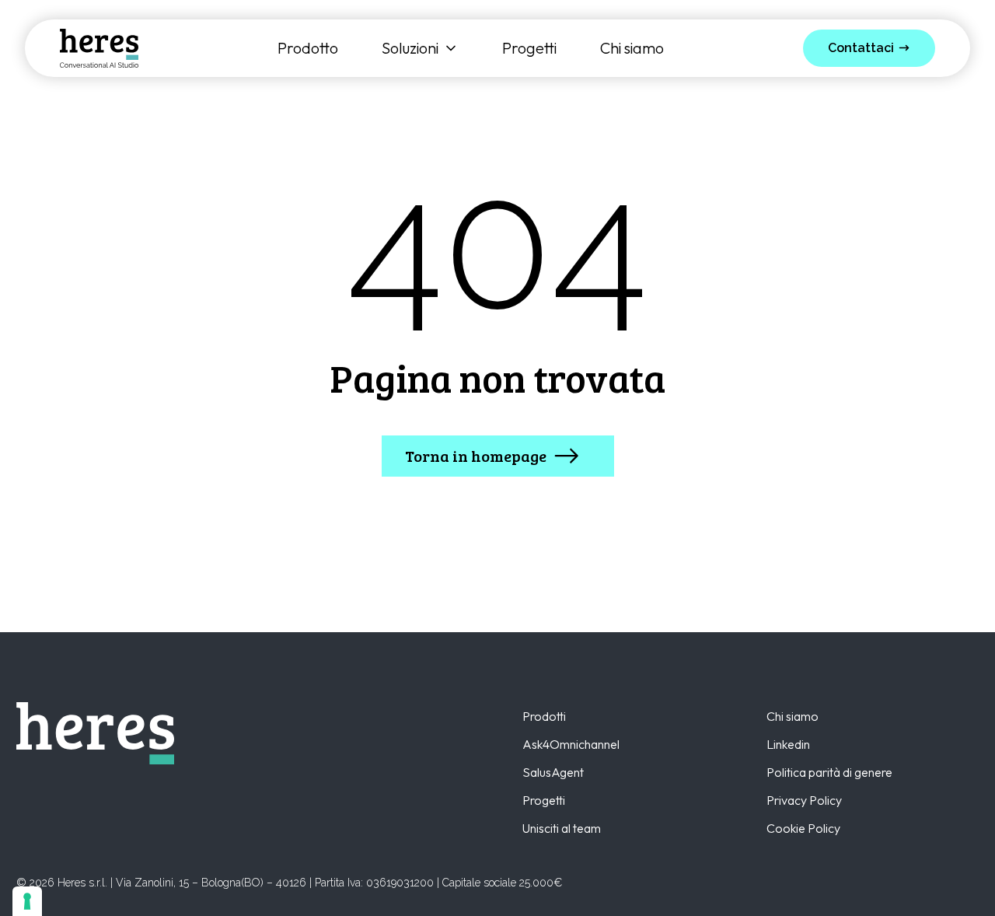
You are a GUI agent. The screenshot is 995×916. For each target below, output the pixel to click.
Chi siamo (632, 48)
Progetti (529, 48)
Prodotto (308, 48)
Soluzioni (410, 48)
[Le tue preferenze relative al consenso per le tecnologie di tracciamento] (27, 901)
